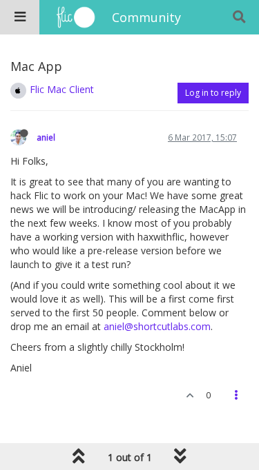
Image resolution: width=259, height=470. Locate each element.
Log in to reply (213, 93)
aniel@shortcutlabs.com (157, 326)
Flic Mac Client (62, 89)
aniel (46, 137)
